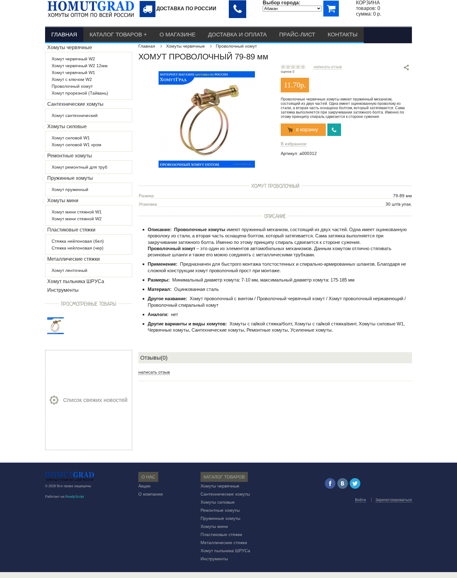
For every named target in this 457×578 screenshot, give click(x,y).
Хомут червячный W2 (73, 58)
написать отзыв (328, 67)
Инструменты (63, 290)
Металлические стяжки (73, 259)
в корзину (307, 129)
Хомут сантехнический (75, 115)
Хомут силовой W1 (71, 137)
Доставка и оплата (237, 34)
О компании (150, 494)
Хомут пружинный (70, 189)
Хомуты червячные (69, 47)
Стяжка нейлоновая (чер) (78, 247)
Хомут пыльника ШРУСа (75, 281)
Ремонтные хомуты (69, 155)
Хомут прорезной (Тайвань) (80, 93)
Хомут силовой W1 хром (76, 144)
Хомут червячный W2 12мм (80, 65)
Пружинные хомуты (70, 178)
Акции (144, 485)
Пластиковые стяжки (71, 229)
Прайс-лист (297, 34)
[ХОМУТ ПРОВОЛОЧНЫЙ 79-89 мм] (55, 325)
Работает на (64, 496)
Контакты (343, 34)
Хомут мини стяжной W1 (77, 211)
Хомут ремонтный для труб (79, 167)
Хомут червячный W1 (73, 72)
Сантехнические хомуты (75, 104)
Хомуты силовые (67, 126)
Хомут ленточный (69, 270)
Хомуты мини (62, 200)
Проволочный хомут (72, 86)
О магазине (177, 34)
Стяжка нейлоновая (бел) (78, 241)
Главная (64, 34)
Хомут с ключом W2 (72, 79)
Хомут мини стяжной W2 (77, 218)
